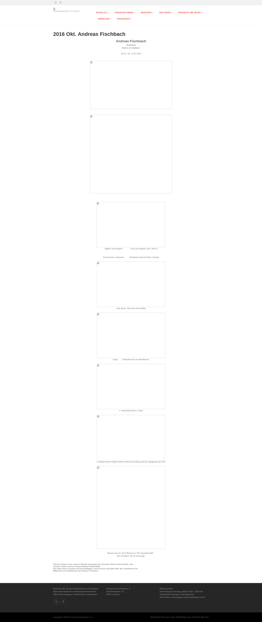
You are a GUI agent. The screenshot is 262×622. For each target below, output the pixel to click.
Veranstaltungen (124, 13)
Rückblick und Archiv (189, 13)
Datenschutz (123, 19)
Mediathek (146, 13)
